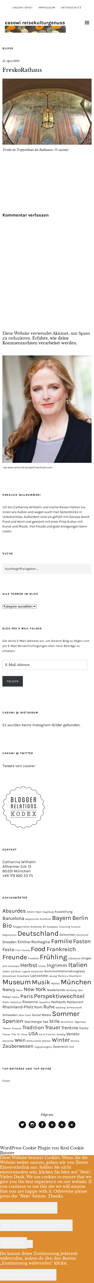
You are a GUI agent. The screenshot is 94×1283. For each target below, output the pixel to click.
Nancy (8, 989)
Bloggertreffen (21, 926)
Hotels (42, 966)
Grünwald (13, 966)
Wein (20, 1040)
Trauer (52, 1027)
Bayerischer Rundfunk (38, 919)
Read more (13, 1243)
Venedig (60, 1034)
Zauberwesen (18, 1046)
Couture (75, 926)
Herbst (28, 965)
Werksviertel (34, 1040)
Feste (8, 949)
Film (17, 950)
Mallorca (63, 976)
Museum (16, 982)
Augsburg (48, 911)
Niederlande (56, 990)
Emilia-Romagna (34, 941)
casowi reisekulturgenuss (35, 22)
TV (18, 1034)
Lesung (53, 976)
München (76, 982)
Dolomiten (67, 934)
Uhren (24, 1034)
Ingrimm (57, 965)
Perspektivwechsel (59, 995)
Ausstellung (64, 911)
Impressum (46, 7)
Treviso (6, 1034)
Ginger (86, 958)
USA (33, 1033)
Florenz (25, 950)
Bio (7, 925)
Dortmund (82, 934)
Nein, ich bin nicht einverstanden (36, 1225)
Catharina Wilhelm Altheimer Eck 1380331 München (19, 866)
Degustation (9, 934)
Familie (61, 941)
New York (35, 989)
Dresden (9, 942)
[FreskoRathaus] (47, 143)
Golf (4, 966)
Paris (26, 996)
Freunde (14, 957)
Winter (61, 1039)
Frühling (53, 957)
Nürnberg (71, 990)
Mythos (55, 983)
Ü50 (71, 1046)
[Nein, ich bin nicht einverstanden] (30, 1244)
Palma (15, 997)
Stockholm (67, 1021)
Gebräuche (74, 958)
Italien (77, 965)
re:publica (44, 1002)
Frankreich (61, 949)
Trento (83, 1028)
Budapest (52, 926)
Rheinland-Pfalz (17, 1006)
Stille (54, 1021)
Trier (13, 1034)
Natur (19, 990)
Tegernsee (80, 1021)
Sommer (66, 1014)
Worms (75, 1040)
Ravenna (30, 1001)
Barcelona (13, 918)
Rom (38, 1007)
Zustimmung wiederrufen (28, 1275)
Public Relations (11, 1002)
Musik (41, 982)
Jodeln (6, 971)
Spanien (12, 1021)
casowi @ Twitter (17, 753)
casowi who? (23, 7)
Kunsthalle (23, 976)
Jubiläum (16, 971)
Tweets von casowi (18, 765)
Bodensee (36, 926)
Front (6, 1081)
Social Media (41, 1015)
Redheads (58, 1002)
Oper (80, 990)
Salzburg (60, 1007)
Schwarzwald (74, 1007)
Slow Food (25, 1015)
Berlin (80, 917)
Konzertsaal (9, 976)
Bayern (61, 918)
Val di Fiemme (47, 1034)
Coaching (64, 926)
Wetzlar (46, 1040)
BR (44, 926)
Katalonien (37, 971)
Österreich (60, 1046)
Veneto (73, 1033)
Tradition (33, 1027)
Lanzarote (39, 975)
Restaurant (75, 1002)
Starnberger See (36, 1021)
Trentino (69, 1027)
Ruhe (48, 1007)
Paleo (6, 997)
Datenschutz (71, 7)
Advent (30, 911)
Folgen (13, 681)
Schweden (10, 1015)
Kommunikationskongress (64, 971)
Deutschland (38, 933)
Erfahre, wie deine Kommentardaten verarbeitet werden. (39, 340)
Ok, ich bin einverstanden (28, 1208)
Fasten (82, 941)
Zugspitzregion (43, 1046)
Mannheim (75, 976)
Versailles (8, 1040)
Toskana (16, 1028)
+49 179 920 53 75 (17, 875)
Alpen (38, 911)
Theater (6, 1028)
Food (38, 949)
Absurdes (14, 911)
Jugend (26, 971)
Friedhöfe (33, 958)
